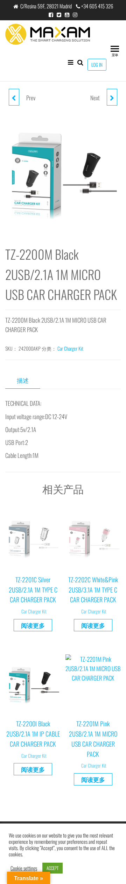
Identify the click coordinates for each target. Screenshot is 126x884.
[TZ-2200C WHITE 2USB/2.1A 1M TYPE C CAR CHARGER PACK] (14, 97)
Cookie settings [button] (23, 868)
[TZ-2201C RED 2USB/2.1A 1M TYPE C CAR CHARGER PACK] (112, 97)
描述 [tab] (23, 380)
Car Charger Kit (70, 348)
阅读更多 (33, 625)
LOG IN (97, 64)
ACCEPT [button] (52, 867)
